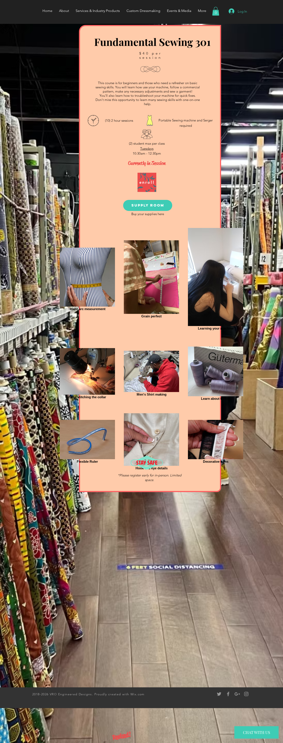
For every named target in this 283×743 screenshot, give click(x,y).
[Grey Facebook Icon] (228, 694)
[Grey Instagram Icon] (246, 694)
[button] (215, 11)
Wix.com (137, 694)
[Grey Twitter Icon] (219, 694)
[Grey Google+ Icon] (237, 694)
